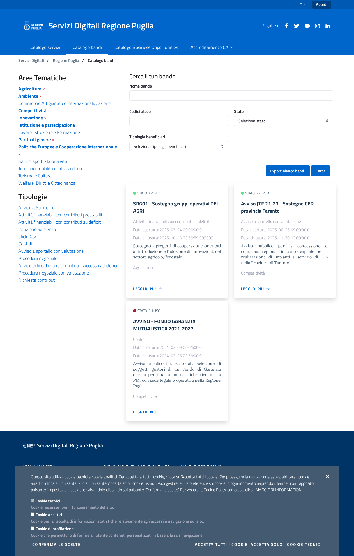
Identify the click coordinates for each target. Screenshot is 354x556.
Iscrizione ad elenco (37, 229)
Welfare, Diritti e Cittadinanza (46, 182)
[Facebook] (284, 25)
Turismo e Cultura (35, 175)
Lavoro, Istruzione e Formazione (49, 132)
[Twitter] (294, 25)
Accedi (322, 4)
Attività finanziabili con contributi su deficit (59, 222)
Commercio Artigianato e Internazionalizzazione (64, 103)
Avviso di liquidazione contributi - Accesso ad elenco (68, 265)
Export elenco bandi (287, 171)
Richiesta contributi (37, 280)
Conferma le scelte (56, 544)
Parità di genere (34, 139)
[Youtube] (305, 25)
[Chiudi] (327, 476)
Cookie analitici (49, 514)
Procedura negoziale (38, 258)
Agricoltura (29, 88)
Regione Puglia (66, 60)
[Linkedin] (326, 25)
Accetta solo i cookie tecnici (286, 544)
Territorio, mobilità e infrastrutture (50, 168)
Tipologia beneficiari (147, 137)
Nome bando (140, 86)
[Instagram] (315, 25)
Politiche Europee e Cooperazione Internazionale (67, 146)
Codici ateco (140, 111)
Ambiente (28, 95)
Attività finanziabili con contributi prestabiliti (60, 214)
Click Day (27, 236)
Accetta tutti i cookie (221, 544)
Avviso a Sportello (35, 207)
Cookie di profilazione (55, 528)
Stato (239, 111)
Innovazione (30, 117)
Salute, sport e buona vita (42, 161)
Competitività (32, 110)
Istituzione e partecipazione (46, 124)
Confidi (25, 243)
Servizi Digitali (31, 60)
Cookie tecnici (48, 501)
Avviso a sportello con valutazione (51, 251)
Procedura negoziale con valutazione (53, 272)
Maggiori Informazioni (279, 490)
